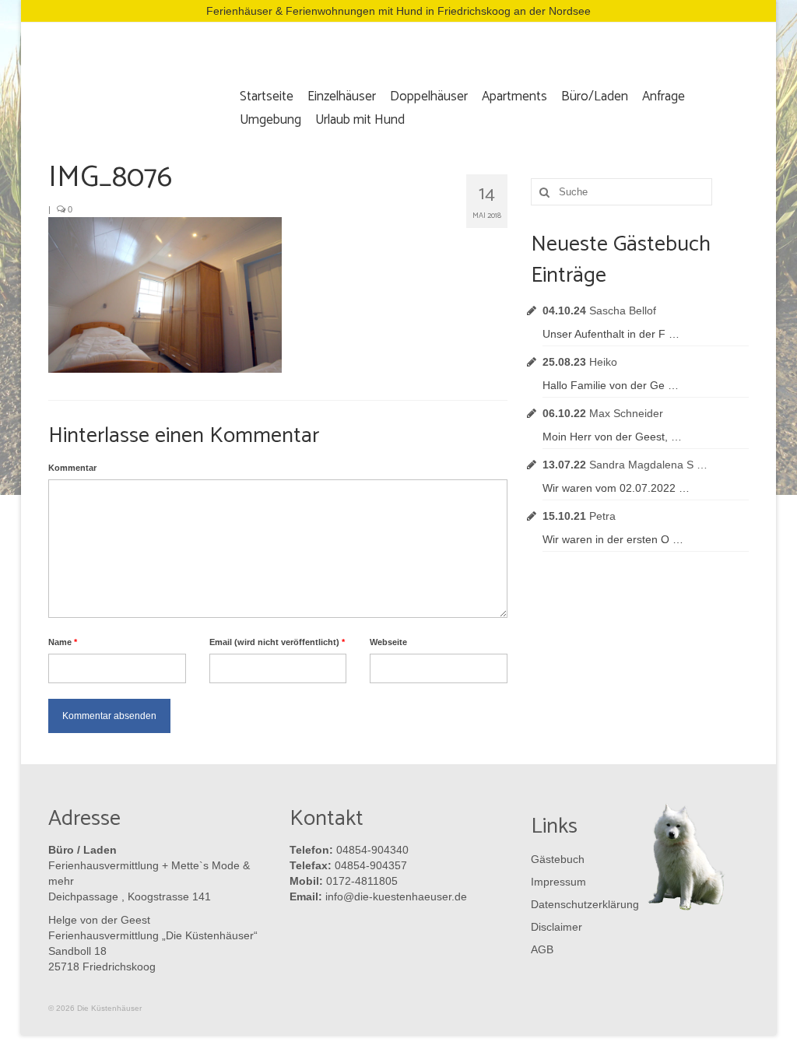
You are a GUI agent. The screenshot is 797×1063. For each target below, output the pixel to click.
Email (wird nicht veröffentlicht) (277, 642)
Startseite (266, 96)
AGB (542, 949)
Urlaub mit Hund (360, 120)
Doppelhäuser (429, 96)
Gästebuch (558, 859)
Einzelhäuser (341, 96)
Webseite (388, 642)
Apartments (514, 96)
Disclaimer (556, 927)
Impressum (558, 881)
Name (62, 642)
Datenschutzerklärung (581, 904)
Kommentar (72, 467)
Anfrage (663, 96)
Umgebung (270, 120)
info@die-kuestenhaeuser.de (396, 896)
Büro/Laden (594, 96)
